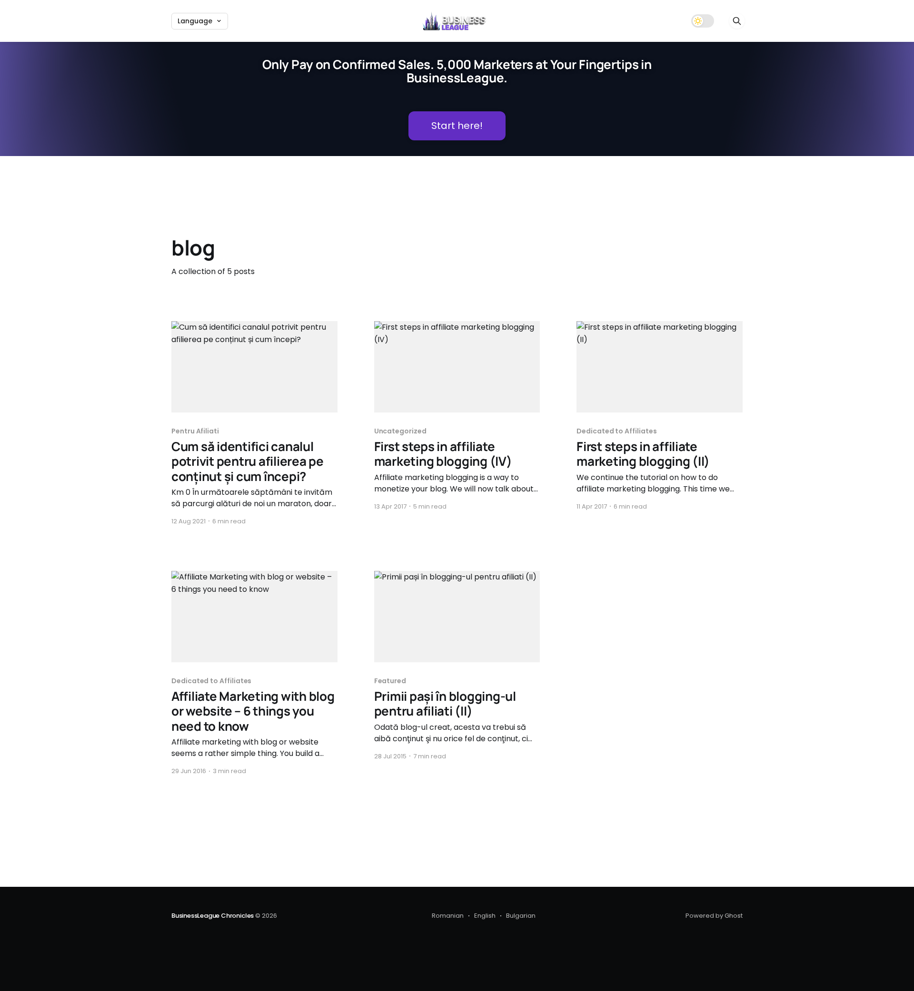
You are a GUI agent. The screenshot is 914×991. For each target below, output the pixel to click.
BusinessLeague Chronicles (212, 915)
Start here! (457, 125)
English (485, 915)
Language (195, 21)
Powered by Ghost (714, 915)
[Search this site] (737, 21)
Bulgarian (521, 915)
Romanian (448, 915)
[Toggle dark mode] (702, 21)
